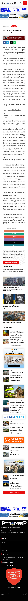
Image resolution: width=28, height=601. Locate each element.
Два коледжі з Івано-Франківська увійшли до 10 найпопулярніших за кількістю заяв (17, 341)
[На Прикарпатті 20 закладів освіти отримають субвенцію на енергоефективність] (6, 409)
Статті (3, 542)
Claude (14, 230)
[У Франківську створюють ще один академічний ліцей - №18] (6, 423)
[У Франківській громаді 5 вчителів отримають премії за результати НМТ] (6, 402)
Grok (14, 242)
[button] (4, 42)
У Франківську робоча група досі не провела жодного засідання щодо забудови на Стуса (16, 430)
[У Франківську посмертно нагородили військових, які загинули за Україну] (6, 372)
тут (3, 272)
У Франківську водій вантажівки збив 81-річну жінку (17, 453)
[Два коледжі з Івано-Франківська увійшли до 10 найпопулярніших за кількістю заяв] (6, 341)
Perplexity (14, 245)
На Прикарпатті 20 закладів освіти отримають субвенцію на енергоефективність (17, 409)
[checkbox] (25, 594)
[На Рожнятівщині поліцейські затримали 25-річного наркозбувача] (6, 477)
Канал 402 (4, 550)
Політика (14, 26)
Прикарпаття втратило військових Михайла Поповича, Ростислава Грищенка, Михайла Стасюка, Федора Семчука (17, 333)
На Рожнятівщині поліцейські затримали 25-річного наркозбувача (17, 477)
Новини (4, 545)
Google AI (14, 236)
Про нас (4, 548)
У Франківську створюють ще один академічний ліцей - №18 (17, 422)
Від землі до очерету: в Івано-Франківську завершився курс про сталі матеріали (17, 447)
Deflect (18, 587)
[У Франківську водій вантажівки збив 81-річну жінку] (6, 454)
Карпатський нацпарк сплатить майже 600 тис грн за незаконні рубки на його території (17, 379)
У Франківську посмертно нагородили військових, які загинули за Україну (16, 372)
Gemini (14, 239)
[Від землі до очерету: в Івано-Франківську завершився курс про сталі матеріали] (6, 447)
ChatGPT (14, 233)
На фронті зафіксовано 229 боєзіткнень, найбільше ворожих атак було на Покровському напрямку (16, 484)
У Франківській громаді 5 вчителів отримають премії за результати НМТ (17, 402)
